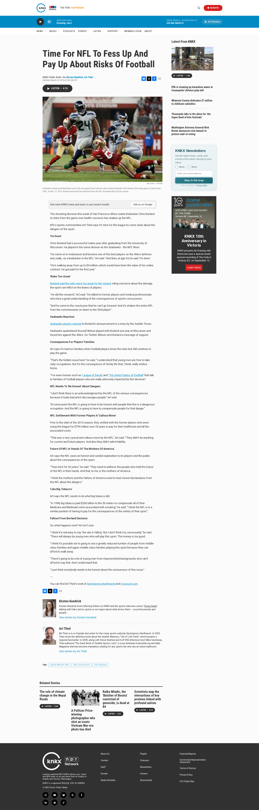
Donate (214, 8)
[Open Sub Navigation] (45, 31)
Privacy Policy (202, 185)
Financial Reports (188, 754)
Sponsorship (146, 780)
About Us (105, 754)
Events (82, 31)
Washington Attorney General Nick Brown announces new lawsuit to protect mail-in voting (190, 131)
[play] (40, 22)
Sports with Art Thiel (59, 665)
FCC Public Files (187, 781)
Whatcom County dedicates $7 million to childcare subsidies (191, 102)
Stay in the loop (194, 180)
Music (53, 31)
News (40, 31)
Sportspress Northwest (101, 583)
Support (112, 31)
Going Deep (150, 606)
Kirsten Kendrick (74, 77)
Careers (144, 774)
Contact (104, 760)
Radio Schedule (108, 780)
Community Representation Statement (193, 761)
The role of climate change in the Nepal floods (53, 695)
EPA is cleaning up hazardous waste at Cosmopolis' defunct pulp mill (192, 88)
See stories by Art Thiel (73, 651)
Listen (97, 31)
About (148, 31)
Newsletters (146, 767)
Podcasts (69, 31)
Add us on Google (142, 204)
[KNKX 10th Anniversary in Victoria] (194, 213)
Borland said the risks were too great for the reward (80, 283)
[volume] (49, 21)
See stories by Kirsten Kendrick (78, 617)
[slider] (54, 21)
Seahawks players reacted (65, 323)
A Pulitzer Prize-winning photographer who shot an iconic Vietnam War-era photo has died (83, 720)
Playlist (143, 754)
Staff (103, 767)
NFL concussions (82, 665)
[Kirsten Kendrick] (49, 608)
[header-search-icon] (199, 8)
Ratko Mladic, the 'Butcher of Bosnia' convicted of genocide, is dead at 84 (116, 699)
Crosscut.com (129, 583)
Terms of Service (188, 768)
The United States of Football (126, 375)
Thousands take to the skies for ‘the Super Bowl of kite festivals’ (191, 115)
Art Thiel (88, 77)
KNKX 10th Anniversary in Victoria (194, 241)
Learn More (194, 267)
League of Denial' (92, 375)
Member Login (132, 31)
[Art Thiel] (49, 636)
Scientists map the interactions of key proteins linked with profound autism (147, 697)
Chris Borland (100, 665)
